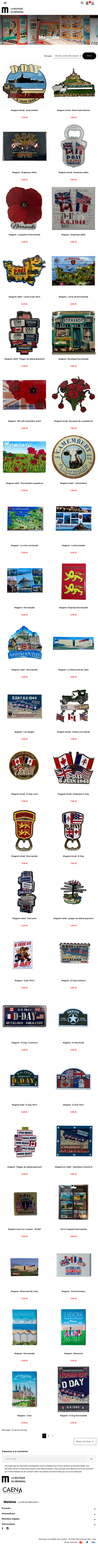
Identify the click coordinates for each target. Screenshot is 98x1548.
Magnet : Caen (24, 1416)
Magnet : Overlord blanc (73, 1291)
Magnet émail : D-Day (73, 856)
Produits (6, 1508)
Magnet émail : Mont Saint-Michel (73, 110)
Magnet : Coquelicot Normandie (24, 235)
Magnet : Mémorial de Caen (24, 1291)
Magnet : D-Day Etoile (73, 1043)
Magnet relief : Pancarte (24, 918)
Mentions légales (10, 1519)
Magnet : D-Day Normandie (73, 1416)
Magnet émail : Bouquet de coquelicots (73, 421)
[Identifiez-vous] (92, 3)
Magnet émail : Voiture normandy (73, 732)
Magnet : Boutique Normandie (73, 359)
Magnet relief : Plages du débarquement (25, 359)
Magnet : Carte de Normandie (73, 297)
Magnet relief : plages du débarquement (74, 918)
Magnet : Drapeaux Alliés (24, 172)
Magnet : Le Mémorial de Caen (73, 670)
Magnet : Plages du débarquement (24, 1167)
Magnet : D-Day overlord (73, 980)
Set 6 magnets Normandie (73, 1229)
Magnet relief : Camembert (73, 483)
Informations (8, 1513)
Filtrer (89, 56)
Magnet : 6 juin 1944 (24, 980)
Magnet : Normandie (24, 608)
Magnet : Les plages (24, 732)
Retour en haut (85, 1441)
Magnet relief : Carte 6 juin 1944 (24, 297)
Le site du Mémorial (28, 1502)
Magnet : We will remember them (24, 421)
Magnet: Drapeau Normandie (73, 608)
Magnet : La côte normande (24, 545)
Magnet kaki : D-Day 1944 (24, 1105)
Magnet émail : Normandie (24, 856)
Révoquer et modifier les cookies (53, 1539)
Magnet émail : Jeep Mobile (24, 110)
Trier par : (48, 56)
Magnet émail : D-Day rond (24, 794)
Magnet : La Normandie (73, 545)
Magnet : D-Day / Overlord (24, 1043)
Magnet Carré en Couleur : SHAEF (24, 1229)
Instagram (7, 1528)
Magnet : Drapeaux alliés (73, 235)
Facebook (2, 1528)
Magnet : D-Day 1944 (73, 1105)
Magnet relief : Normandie (25, 670)
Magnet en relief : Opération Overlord (73, 1167)
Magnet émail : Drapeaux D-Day (73, 794)
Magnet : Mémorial (73, 1353)
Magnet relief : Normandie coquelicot (24, 483)
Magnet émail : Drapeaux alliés (74, 172)
